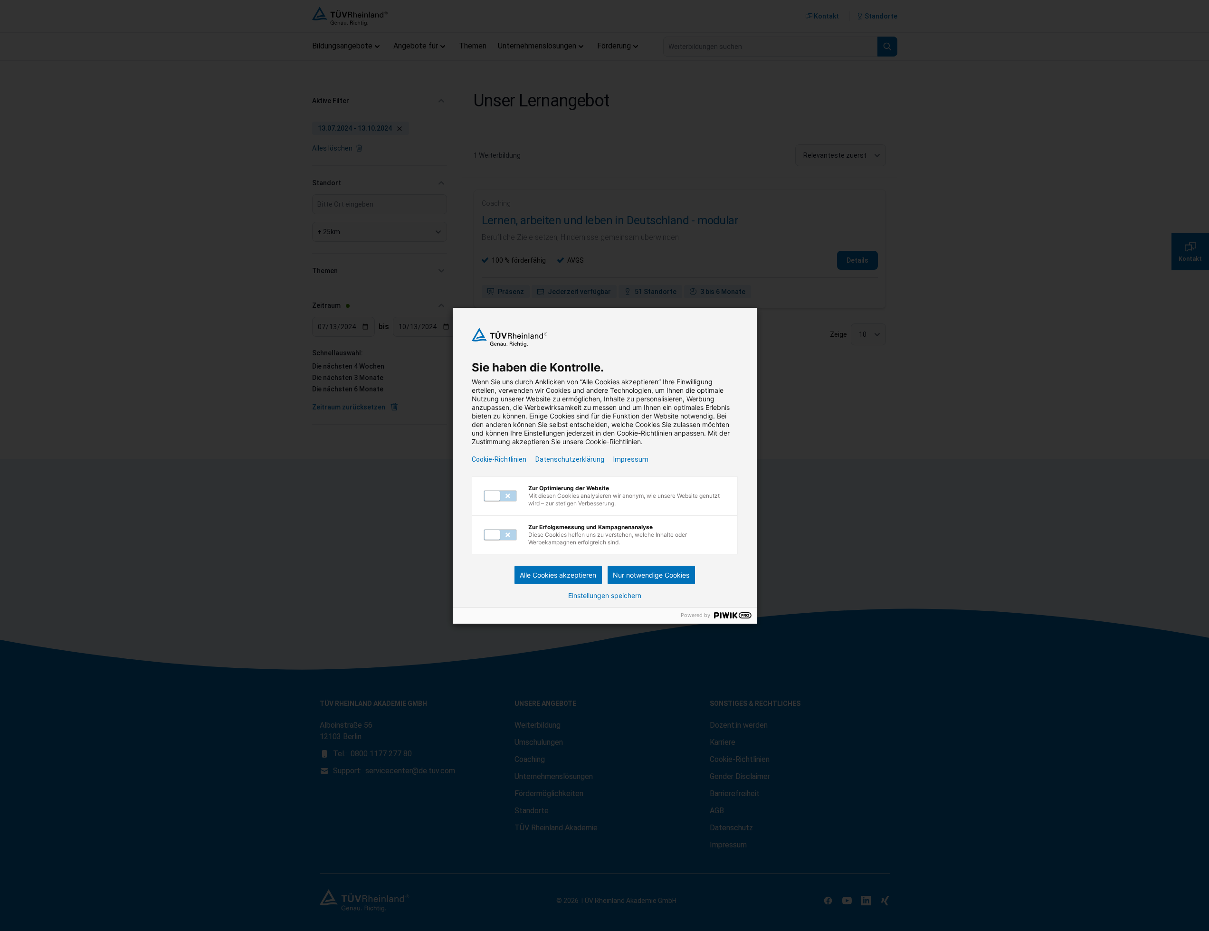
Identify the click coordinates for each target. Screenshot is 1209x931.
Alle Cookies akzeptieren (558, 575)
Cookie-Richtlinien (499, 459)
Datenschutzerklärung (569, 459)
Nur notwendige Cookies (651, 575)
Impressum (630, 459)
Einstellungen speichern (604, 595)
